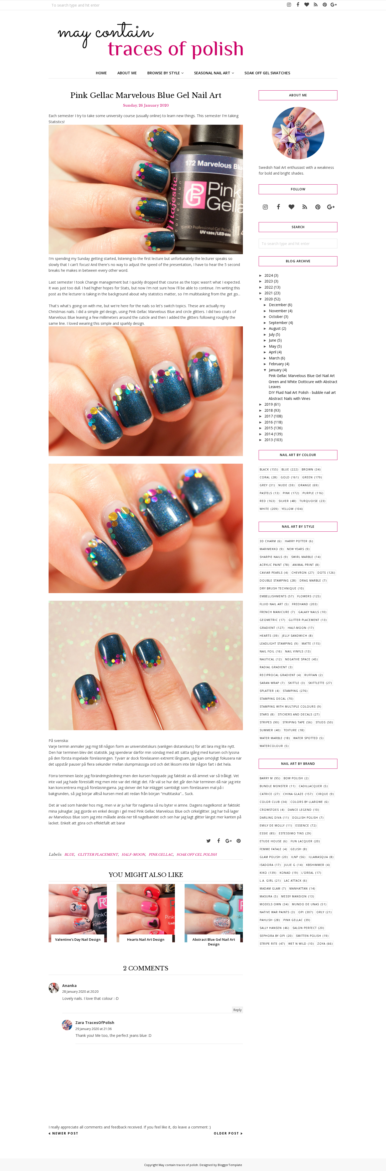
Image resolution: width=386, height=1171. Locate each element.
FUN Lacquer (301, 841)
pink (286, 493)
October (276, 316)
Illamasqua (318, 857)
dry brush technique (278, 588)
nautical (267, 659)
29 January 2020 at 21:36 (93, 1029)
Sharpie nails (271, 557)
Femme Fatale (270, 849)
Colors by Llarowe (306, 802)
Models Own (270, 904)
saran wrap (269, 683)
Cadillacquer (310, 786)
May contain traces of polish (178, 1165)
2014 (268, 433)
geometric (269, 620)
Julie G (289, 865)
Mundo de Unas (305, 904)
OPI (301, 912)
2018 (268, 410)
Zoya (321, 943)
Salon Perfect (305, 928)
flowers (304, 596)
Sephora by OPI (272, 936)
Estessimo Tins (291, 833)
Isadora (266, 865)
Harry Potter (296, 541)
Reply (237, 1010)
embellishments (273, 596)
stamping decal (273, 698)
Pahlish (266, 920)
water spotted (305, 738)
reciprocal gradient (277, 675)
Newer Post (65, 1133)
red (263, 501)
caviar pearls (271, 572)
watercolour (271, 746)
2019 (268, 404)
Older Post (226, 1133)
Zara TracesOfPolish (94, 1022)
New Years (295, 549)
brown (307, 469)
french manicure (274, 612)
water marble (271, 738)
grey (264, 485)
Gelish (295, 849)
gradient (267, 628)
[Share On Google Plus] (228, 841)
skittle (293, 683)
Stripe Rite (269, 943)
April (272, 351)
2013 (268, 439)
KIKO (263, 873)
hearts (265, 635)
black (264, 469)
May (272, 346)
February (276, 363)
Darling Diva (270, 817)
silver (284, 501)
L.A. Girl (266, 880)
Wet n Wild (297, 943)
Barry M (266, 778)
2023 (268, 281)
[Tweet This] (208, 841)
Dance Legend (300, 810)
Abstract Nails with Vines (289, 398)
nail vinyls (294, 651)
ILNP (294, 857)
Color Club (270, 802)
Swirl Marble (302, 557)
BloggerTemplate (230, 1165)
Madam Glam (270, 888)
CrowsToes (269, 810)
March (274, 358)
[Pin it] (238, 841)
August (275, 328)
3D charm (268, 541)
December (278, 304)
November (278, 310)
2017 (268, 416)
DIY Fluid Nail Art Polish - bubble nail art (302, 392)
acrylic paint (271, 565)
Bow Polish (293, 778)
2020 (268, 298)
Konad (285, 873)
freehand (300, 604)
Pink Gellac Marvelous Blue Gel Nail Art (302, 375)
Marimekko (269, 549)
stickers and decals (295, 714)
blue (69, 854)
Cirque (322, 794)
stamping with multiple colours (288, 706)
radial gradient (273, 667)
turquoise (309, 501)
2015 (268, 427)
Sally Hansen (271, 928)
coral (265, 477)
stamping (290, 691)
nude (282, 485)
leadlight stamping (276, 643)
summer (266, 730)
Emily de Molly (272, 825)
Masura (266, 896)
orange (304, 485)
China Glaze (293, 794)
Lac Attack (292, 880)
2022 (268, 287)
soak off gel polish (196, 854)
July (272, 334)
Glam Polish (270, 857)
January (275, 369)
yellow (288, 509)
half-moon (133, 854)
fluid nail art (271, 604)
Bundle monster (274, 786)
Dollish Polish (305, 817)
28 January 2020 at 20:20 (80, 991)
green (307, 477)
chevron (299, 572)
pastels (266, 493)
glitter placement (98, 854)
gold (285, 477)
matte (306, 643)
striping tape (294, 722)
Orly (320, 912)
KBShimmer (315, 865)
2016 (268, 422)
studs (321, 722)
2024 (268, 275)
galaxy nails (308, 612)
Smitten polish (308, 936)
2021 (268, 292)
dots (321, 572)
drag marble (310, 580)
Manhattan (298, 888)
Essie (264, 833)
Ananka (69, 985)
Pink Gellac (161, 854)
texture (290, 730)
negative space (297, 659)
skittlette (316, 683)
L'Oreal (307, 873)
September (278, 322)
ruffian (310, 675)
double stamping (274, 580)
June (272, 340)
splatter (267, 691)
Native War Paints (274, 912)
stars (264, 714)
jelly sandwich (294, 635)
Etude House (271, 841)
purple (308, 493)
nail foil (267, 651)
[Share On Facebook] (218, 841)
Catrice (266, 794)
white (264, 509)
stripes (266, 722)
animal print (303, 565)
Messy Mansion (294, 896)
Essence (302, 825)
